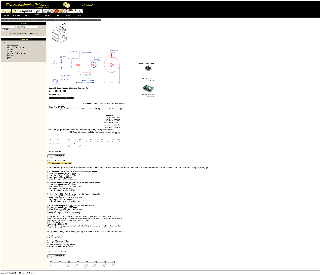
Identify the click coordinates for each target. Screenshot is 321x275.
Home (4, 42)
